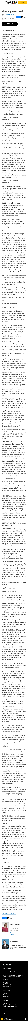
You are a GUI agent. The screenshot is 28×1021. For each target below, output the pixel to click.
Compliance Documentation (10, 1005)
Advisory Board (7, 985)
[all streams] (26, 1019)
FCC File (5, 1003)
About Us (5, 982)
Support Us (6, 996)
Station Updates (7, 986)
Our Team (5, 983)
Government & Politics (8, 913)
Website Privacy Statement (9, 1006)
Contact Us (5, 993)
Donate (23, 2)
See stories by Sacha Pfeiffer (16, 933)
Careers (5, 995)
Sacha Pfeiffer (10, 14)
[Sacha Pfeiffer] (5, 927)
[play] (2, 1019)
